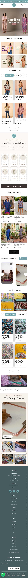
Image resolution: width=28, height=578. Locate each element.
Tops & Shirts (9, 75)
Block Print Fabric (10, 314)
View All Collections (14, 186)
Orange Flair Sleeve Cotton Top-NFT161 (19, 97)
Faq (14, 533)
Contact (14, 524)
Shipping (14, 541)
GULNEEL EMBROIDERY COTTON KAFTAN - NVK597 (7, 218)
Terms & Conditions (14, 552)
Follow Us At (24, 258)
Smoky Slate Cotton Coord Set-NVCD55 (19, 245)
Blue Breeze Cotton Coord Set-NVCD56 (6, 245)
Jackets (14, 510)
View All (14, 129)
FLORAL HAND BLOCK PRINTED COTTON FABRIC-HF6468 (6, 337)
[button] (2, 5)
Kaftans (17, 75)
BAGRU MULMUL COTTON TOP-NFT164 (7, 97)
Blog (14, 527)
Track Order (14, 530)
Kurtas (14, 507)
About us (14, 521)
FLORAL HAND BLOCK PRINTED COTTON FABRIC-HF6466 (6, 362)
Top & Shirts (14, 504)
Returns (14, 544)
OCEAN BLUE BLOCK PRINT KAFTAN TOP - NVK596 (19, 218)
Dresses (14, 513)
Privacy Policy (14, 549)
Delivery (14, 546)
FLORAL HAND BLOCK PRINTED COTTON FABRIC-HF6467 (19, 337)
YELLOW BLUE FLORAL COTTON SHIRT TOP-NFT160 (6, 120)
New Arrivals (14, 499)
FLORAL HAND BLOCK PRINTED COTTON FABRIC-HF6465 (19, 362)
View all (14, 252)
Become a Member (14, 568)
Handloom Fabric (22, 314)
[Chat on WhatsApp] (3, 575)
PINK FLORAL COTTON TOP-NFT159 (20, 119)
